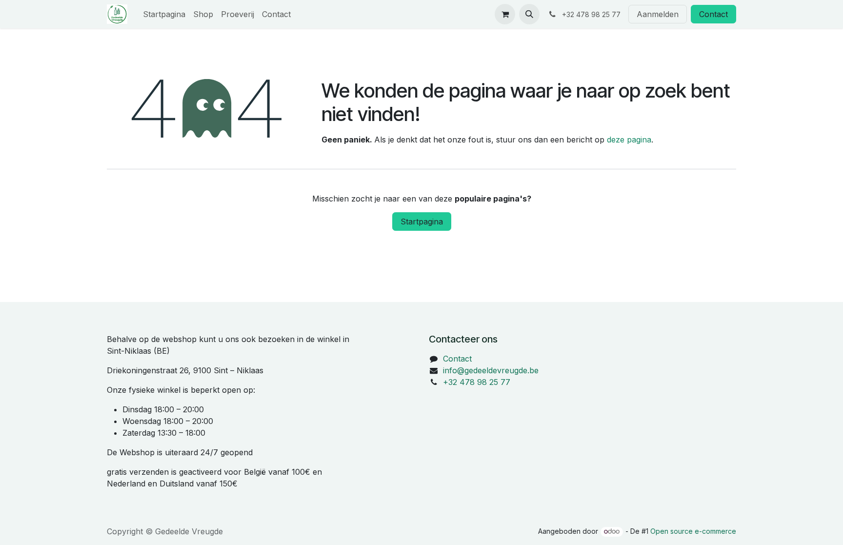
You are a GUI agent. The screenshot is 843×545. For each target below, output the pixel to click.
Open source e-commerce (693, 531)
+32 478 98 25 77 (476, 382)
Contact (713, 14)
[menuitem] (164, 14)
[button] (529, 14)
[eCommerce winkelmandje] (505, 14)
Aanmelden (658, 14)
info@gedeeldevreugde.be (491, 370)
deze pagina (629, 139)
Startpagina (422, 221)
